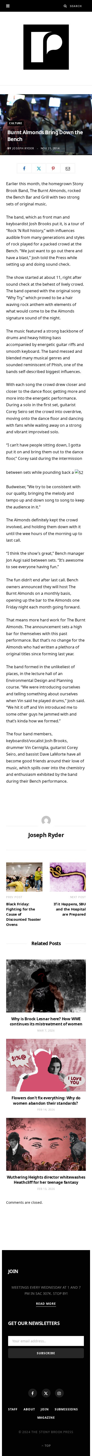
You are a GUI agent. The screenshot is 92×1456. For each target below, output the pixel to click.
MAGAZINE (46, 1418)
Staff (13, 1409)
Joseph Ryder (23, 148)
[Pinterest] (53, 168)
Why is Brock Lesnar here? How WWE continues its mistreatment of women (46, 1021)
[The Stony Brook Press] (46, 47)
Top (47, 1446)
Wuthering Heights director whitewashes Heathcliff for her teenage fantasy (46, 1179)
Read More (46, 1304)
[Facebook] (32, 1393)
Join (45, 1409)
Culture (15, 123)
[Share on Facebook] (24, 168)
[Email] (67, 168)
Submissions (66, 1409)
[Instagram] (59, 1393)
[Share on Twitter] (38, 168)
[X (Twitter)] (46, 1393)
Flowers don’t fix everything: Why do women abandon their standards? (46, 1100)
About (29, 1409)
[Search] (65, 6)
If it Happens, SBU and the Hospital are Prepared (70, 909)
